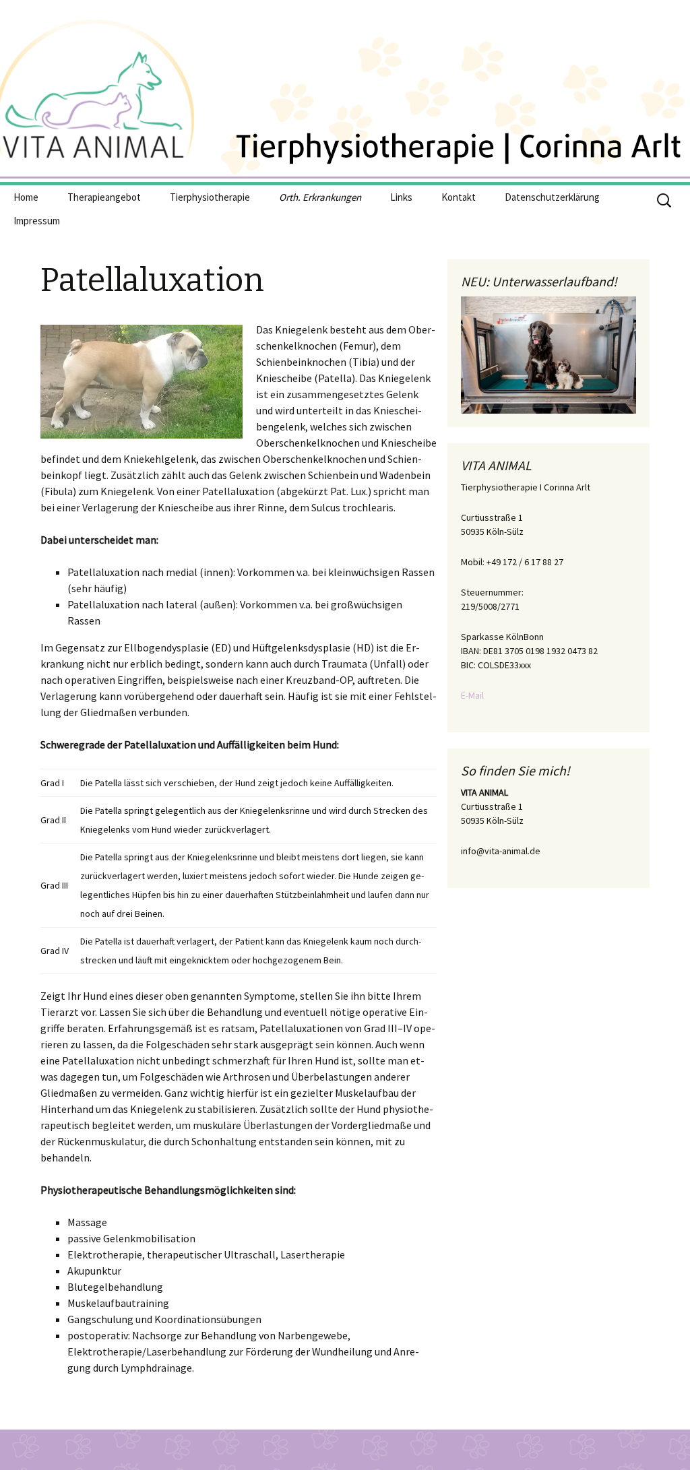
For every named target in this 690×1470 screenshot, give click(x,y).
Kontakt (458, 197)
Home (25, 197)
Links (401, 197)
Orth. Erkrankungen (320, 197)
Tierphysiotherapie (210, 197)
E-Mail (472, 695)
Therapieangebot (104, 197)
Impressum (36, 220)
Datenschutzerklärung (552, 197)
